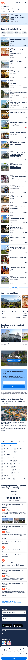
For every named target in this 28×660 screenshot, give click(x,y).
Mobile (3, 623)
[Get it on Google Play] (7, 626)
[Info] (14, 12)
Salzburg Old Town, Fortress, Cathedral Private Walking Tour (12, 505)
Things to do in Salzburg (6, 602)
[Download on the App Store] (18, 626)
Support (4, 630)
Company (4, 633)
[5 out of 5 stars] (14, 507)
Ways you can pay (6, 639)
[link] (14, 19)
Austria (7, 601)
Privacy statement (6, 394)
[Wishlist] (16, 3)
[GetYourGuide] (3, 2)
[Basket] (19, 3)
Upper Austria (13, 601)
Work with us (5, 637)
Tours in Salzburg (17, 602)
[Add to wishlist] (7, 15)
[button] (14, 19)
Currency (4, 615)
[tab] (9, 442)
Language (4, 609)
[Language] (23, 2)
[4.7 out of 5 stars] (14, 497)
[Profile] (25, 3)
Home (2, 601)
